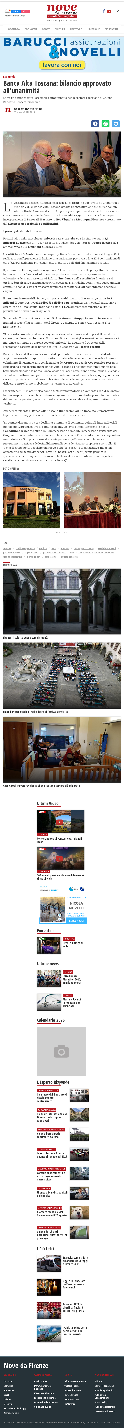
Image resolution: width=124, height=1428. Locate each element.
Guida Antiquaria (42, 1406)
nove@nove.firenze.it (105, 1411)
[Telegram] (116, 123)
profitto (43, 548)
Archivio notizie (11, 1412)
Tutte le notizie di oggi (15, 1408)
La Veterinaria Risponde (45, 1402)
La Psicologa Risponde (45, 1397)
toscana (7, 548)
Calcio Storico (40, 1381)
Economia (31, 29)
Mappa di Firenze (72, 1390)
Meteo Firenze (71, 1394)
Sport (46, 29)
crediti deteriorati (107, 548)
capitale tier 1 (31, 552)
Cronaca (14, 29)
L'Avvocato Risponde (44, 1393)
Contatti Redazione (104, 1385)
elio (72, 552)
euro (54, 548)
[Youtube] (109, 11)
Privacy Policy (101, 1402)
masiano (65, 548)
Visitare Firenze (71, 1385)
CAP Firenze (69, 1403)
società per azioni (69, 556)
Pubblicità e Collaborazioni (102, 1396)
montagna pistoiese (83, 548)
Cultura (60, 29)
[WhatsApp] (105, 123)
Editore (98, 1381)
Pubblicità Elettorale (105, 1406)
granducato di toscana (54, 552)
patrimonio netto (11, 552)
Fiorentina (111, 29)
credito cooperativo (25, 548)
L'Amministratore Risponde (42, 1387)
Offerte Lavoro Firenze (75, 1381)
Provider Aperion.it (104, 1390)
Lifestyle (76, 29)
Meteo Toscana (71, 1399)
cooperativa (51, 556)
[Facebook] (104, 11)
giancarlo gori (33, 556)
